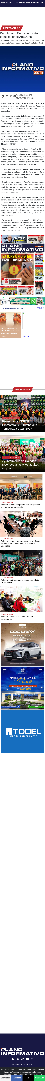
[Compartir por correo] (15, 96)
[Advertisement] (22, 361)
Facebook (16, 1078)
